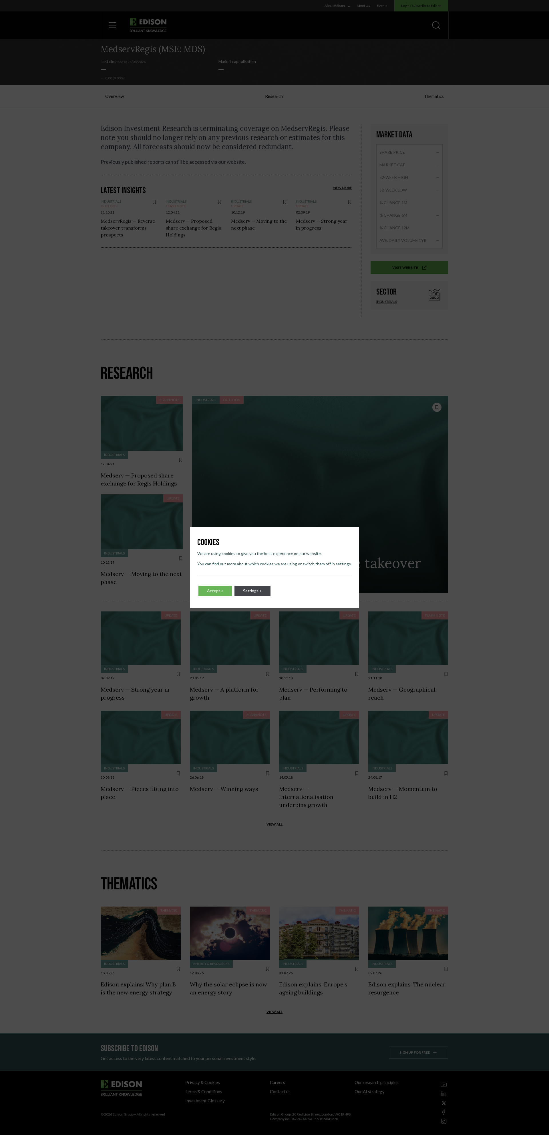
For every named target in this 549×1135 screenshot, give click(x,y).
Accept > (215, 590)
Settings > (252, 590)
